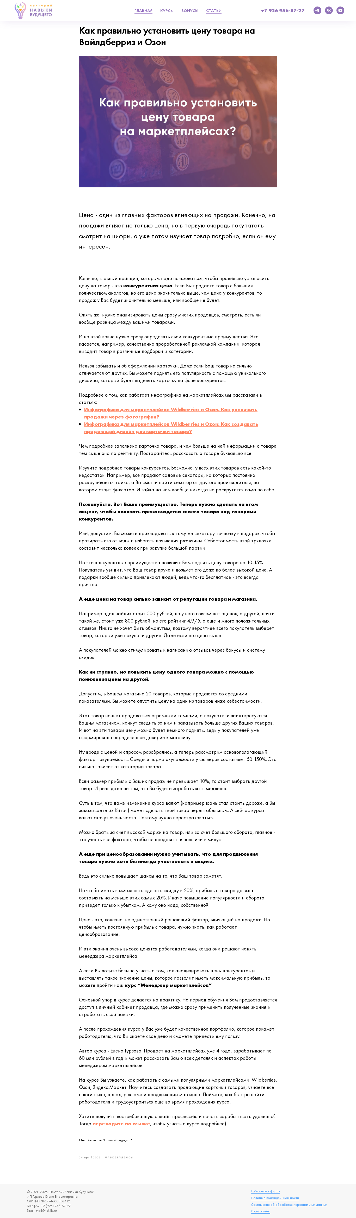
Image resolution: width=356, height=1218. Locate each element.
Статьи (214, 10)
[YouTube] (340, 10)
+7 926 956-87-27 (282, 10)
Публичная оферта (265, 1191)
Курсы (167, 10)
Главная (143, 10)
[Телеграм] (317, 10)
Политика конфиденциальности (275, 1197)
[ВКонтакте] (329, 10)
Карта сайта (260, 1211)
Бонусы (189, 10)
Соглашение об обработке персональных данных (289, 1204)
